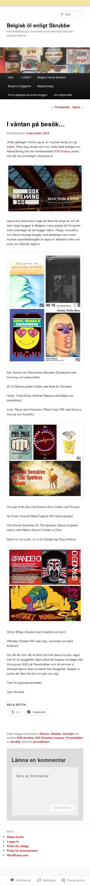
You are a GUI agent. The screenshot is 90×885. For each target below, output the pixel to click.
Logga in (13, 841)
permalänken (41, 742)
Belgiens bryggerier (19, 86)
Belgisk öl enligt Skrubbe (38, 25)
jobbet (10, 147)
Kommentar (62, 807)
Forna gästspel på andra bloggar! (27, 95)
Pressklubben (74, 738)
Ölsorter (44, 734)
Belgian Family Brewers (52, 77)
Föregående (61, 107)
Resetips (68, 734)
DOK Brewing (62, 151)
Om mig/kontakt (63, 95)
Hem (11, 77)
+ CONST (25, 77)
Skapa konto (15, 837)
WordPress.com (17, 855)
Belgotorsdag (46, 86)
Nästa (78, 107)
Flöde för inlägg (17, 846)
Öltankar (56, 734)
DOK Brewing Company (49, 738)
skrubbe (15, 742)
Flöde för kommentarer (22, 850)
